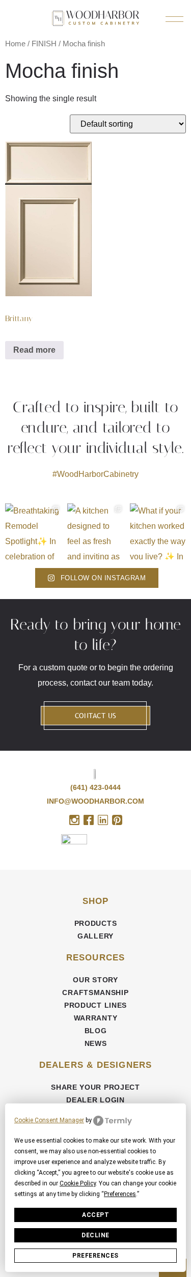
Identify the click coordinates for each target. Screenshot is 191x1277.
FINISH (44, 44)
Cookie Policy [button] (78, 1183)
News (96, 1043)
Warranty (96, 1018)
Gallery (95, 936)
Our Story (95, 980)
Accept (95, 1214)
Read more (34, 350)
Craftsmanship (95, 992)
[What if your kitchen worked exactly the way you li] (158, 531)
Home (15, 44)
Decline (95, 1235)
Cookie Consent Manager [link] (49, 1120)
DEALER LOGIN (95, 1100)
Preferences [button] (120, 1194)
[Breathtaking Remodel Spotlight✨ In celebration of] (33, 531)
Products (95, 923)
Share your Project (95, 1087)
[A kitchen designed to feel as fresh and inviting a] (95, 531)
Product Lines (95, 1005)
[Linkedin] (103, 820)
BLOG (96, 1031)
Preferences (95, 1255)
